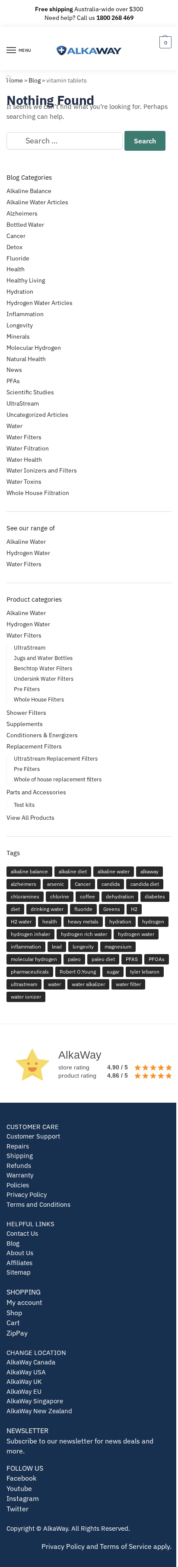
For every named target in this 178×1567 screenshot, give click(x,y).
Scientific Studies (30, 392)
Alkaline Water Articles (37, 202)
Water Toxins (23, 481)
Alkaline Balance (28, 191)
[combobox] (64, 140)
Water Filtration (27, 448)
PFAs (13, 381)
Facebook (21, 1478)
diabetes (155, 896)
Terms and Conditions (38, 1204)
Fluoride (17, 258)
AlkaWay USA (26, 1372)
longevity (83, 946)
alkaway (149, 871)
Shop (14, 1312)
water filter (128, 984)
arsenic (55, 884)
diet (15, 909)
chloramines (25, 896)
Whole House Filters (39, 699)
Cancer (15, 236)
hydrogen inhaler (30, 934)
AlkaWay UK (24, 1381)
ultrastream (24, 984)
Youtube (19, 1488)
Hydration (19, 291)
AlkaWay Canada (30, 1362)
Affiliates (19, 1263)
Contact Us (22, 1233)
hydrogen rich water (84, 934)
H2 (134, 909)
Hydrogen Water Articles (39, 303)
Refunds (18, 1165)
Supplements (24, 724)
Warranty (19, 1175)
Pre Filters (27, 689)
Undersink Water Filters (43, 678)
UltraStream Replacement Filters (56, 758)
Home (14, 80)
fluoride (83, 909)
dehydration (120, 896)
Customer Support (33, 1136)
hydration (120, 921)
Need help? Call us (89, 18)
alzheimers (23, 884)
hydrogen (153, 921)
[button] (164, 42)
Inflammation (25, 314)
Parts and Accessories (36, 792)
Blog (35, 80)
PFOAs (157, 959)
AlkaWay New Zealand (39, 1411)
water (54, 984)
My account (24, 1302)
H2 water (21, 921)
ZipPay (17, 1333)
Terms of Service (126, 1546)
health (49, 921)
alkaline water (114, 871)
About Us (19, 1253)
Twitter (17, 1508)
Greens (111, 909)
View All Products (30, 818)
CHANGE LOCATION (36, 1352)
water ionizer (26, 996)
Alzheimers (22, 213)
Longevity (19, 325)
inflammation (26, 946)
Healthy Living (25, 280)
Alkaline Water (26, 542)
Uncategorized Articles (37, 415)
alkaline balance (29, 871)
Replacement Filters (34, 746)
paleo (74, 959)
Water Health (24, 459)
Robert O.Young (78, 971)
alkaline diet (73, 871)
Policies (17, 1185)
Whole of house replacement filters (58, 779)
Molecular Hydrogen (33, 348)
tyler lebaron (144, 971)
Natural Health (26, 359)
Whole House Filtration (37, 493)
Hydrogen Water (28, 553)
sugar (113, 971)
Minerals (18, 336)
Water (14, 426)
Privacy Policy (26, 1194)
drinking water (47, 909)
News (14, 370)
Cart (13, 1322)
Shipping (19, 1155)
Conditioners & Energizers (42, 735)
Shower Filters (26, 713)
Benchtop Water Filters (43, 668)
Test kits (24, 805)
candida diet (144, 884)
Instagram (22, 1498)
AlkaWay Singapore (34, 1401)
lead (57, 946)
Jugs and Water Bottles (43, 658)
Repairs (17, 1146)
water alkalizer (88, 984)
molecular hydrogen (34, 959)
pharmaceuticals (30, 971)
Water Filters (23, 437)
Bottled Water (25, 224)
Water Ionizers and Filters (41, 470)
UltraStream (22, 403)
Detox (14, 247)
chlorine (59, 896)
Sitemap (18, 1272)
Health (15, 269)
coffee (87, 896)
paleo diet (103, 959)
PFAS (132, 959)
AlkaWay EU (23, 1391)
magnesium (118, 946)
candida (111, 884)
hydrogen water (136, 934)
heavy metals (83, 921)
